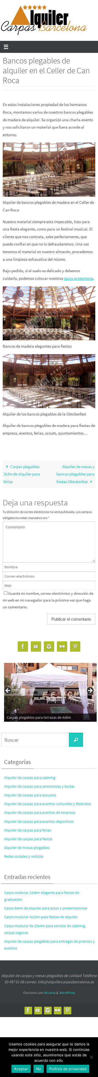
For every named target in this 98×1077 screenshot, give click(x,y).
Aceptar (21, 1069)
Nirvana (49, 992)
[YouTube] (36, 646)
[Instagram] (49, 646)
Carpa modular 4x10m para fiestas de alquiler (41, 916)
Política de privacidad (68, 1069)
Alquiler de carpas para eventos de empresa (39, 812)
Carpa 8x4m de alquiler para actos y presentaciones (45, 908)
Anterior (8, 691)
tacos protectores (78, 278)
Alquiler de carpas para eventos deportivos (39, 821)
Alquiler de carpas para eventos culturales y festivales (47, 803)
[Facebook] (23, 646)
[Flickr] (62, 646)
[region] (49, 692)
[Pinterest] (75, 646)
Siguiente (90, 691)
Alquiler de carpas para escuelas (30, 795)
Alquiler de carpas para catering (29, 777)
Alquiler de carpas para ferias (27, 830)
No (38, 1069)
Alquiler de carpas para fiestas (28, 838)
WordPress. (67, 992)
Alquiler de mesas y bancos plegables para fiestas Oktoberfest (75, 474)
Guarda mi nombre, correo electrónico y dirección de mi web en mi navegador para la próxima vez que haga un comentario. (48, 600)
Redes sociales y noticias (24, 856)
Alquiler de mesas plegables (27, 847)
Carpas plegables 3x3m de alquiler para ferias (22, 474)
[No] (91, 1057)
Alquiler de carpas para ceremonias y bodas (39, 786)
